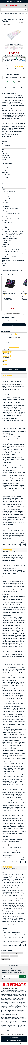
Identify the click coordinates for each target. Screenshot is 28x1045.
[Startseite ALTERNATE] (11, 5)
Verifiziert (5, 528)
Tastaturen (21, 13)
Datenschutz (12, 978)
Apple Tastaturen (6, 959)
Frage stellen (14, 325)
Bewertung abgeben (14, 369)
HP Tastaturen (14, 956)
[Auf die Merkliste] (6, 87)
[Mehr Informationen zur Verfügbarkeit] (19, 81)
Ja (19, 544)
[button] (3, 34)
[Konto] (20, 5)
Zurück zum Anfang (14, 965)
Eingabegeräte (13, 13)
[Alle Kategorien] (2, 5)
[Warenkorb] (25, 5)
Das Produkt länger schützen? (14, 74)
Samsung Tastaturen (17, 953)
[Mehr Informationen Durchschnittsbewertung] (23, 68)
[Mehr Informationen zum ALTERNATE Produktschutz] (24, 77)
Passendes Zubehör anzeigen (14, 313)
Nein (23, 544)
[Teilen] (21, 87)
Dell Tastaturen (5, 956)
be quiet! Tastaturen (6, 953)
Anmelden (22, 976)
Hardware (6, 13)
